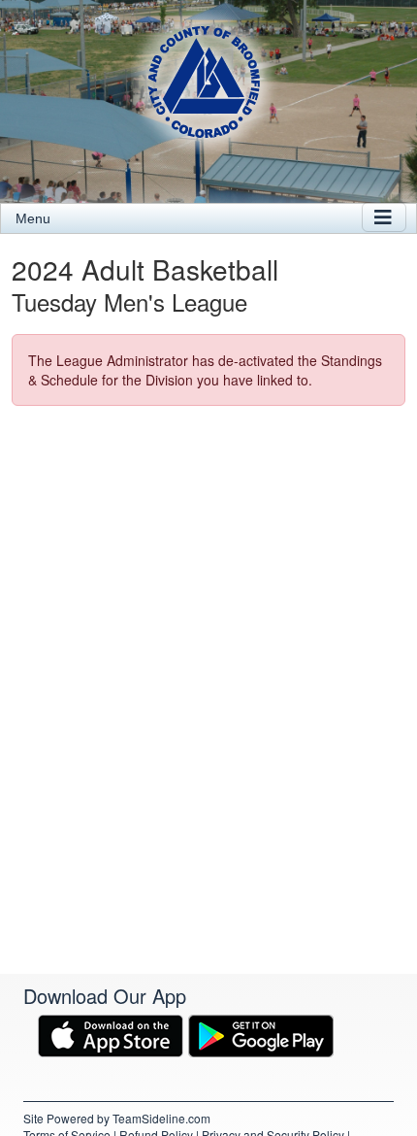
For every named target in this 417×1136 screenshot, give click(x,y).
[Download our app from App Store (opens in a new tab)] (110, 1033)
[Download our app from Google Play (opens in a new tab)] (261, 1033)
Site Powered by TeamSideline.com (116, 1118)
